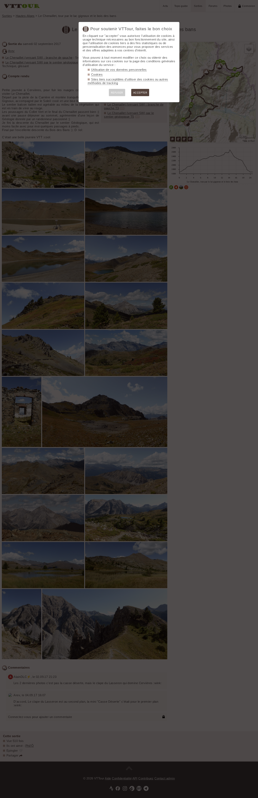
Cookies (97, 74)
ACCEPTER (140, 92)
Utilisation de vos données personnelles (119, 69)
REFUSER (117, 92)
